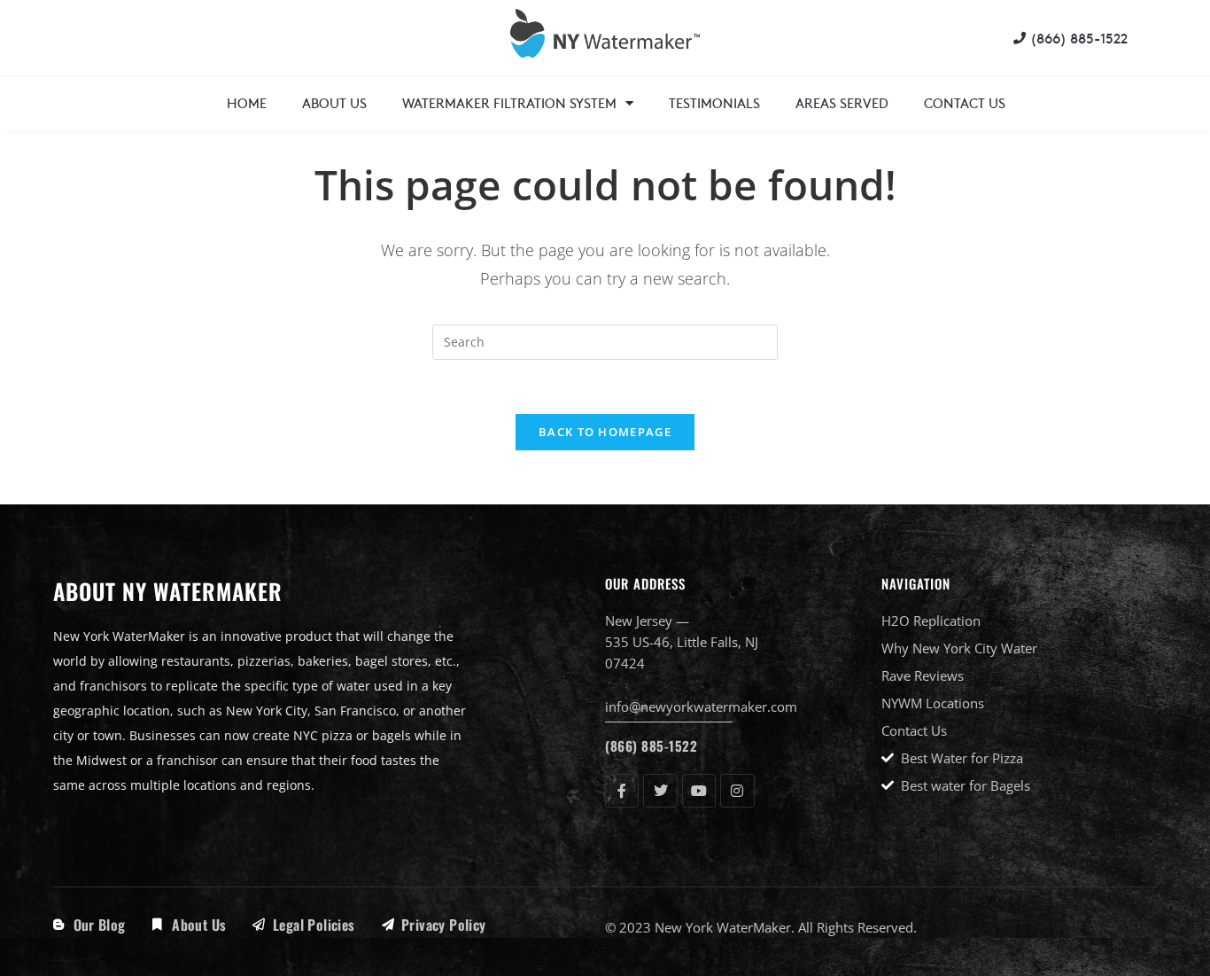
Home (247, 102)
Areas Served (841, 102)
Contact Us (964, 102)
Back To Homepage (605, 432)
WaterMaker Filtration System (509, 102)
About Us (334, 102)
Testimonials (714, 102)
